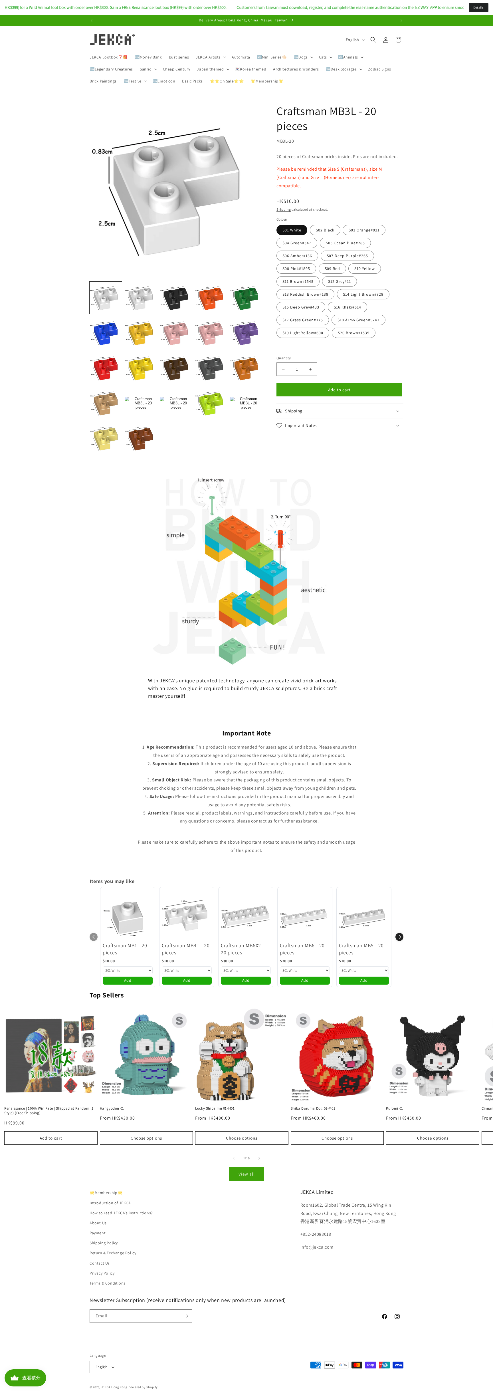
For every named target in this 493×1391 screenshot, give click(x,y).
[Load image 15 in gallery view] (246, 368)
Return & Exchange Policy (113, 1252)
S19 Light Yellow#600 (302, 332)
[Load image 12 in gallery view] (141, 368)
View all (247, 1174)
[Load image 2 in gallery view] (141, 298)
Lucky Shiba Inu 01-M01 (215, 1108)
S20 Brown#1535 (353, 332)
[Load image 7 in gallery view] (141, 333)
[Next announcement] (401, 20)
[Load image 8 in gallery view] (176, 333)
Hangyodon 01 (112, 1108)
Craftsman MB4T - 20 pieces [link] (185, 949)
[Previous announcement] (91, 20)
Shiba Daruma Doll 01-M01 (313, 1108)
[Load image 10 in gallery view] (246, 333)
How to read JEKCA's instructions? (121, 1212)
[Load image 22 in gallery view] (141, 438)
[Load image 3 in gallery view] (176, 298)
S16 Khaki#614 (347, 307)
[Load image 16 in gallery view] (106, 403)
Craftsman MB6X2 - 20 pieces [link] (242, 949)
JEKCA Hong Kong (114, 1387)
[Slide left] (234, 1158)
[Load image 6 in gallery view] (106, 333)
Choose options (146, 1138)
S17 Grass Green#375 (302, 319)
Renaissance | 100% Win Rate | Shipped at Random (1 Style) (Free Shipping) (49, 1111)
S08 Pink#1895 (296, 268)
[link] (128, 915)
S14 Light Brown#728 (363, 294)
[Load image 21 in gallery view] (106, 438)
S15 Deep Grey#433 (300, 307)
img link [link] (156, 476)
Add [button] (128, 980)
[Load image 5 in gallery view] (246, 298)
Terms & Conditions (108, 1283)
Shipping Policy (104, 1242)
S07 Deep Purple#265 (347, 255)
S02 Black (325, 230)
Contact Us (100, 1263)
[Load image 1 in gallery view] (106, 298)
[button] (210, 57)
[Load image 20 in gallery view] (246, 403)
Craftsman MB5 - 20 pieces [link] (361, 949)
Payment (98, 1232)
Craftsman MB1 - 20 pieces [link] (125, 949)
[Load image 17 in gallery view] (141, 403)
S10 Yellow (364, 268)
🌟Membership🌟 (106, 1192)
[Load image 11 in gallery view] (106, 368)
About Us (98, 1222)
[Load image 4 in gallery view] (211, 298)
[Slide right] (259, 1158)
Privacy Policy (102, 1273)
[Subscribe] (185, 1316)
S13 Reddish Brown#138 (305, 294)
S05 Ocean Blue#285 (345, 242)
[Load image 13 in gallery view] (176, 368)
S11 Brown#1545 (298, 281)
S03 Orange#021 (364, 230)
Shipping (283, 209)
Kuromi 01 (394, 1108)
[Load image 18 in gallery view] (176, 403)
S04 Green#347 (296, 242)
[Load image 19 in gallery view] (211, 403)
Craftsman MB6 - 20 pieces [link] (302, 949)
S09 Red (332, 268)
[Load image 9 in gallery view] (211, 333)
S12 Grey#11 (339, 281)
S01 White (291, 230)
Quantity (283, 358)
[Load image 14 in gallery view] (211, 368)
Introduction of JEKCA (110, 1202)
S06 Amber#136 (297, 255)
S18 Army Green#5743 (358, 319)
